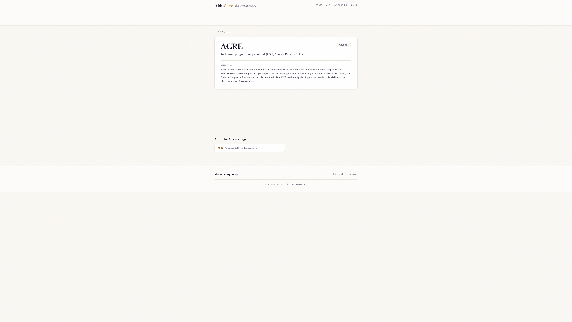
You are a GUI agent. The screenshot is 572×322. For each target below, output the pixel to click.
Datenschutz (338, 174)
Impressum (353, 174)
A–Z (328, 5)
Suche (354, 5)
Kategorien (340, 5)
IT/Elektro (344, 45)
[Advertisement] (286, 17)
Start (319, 5)
